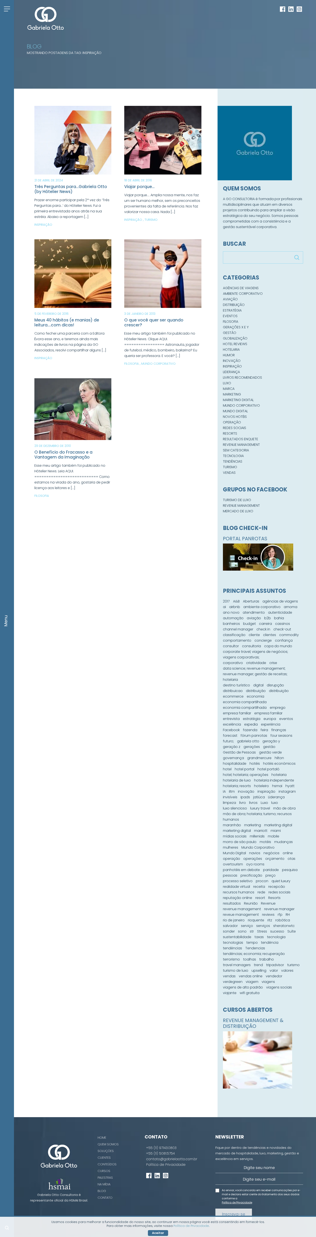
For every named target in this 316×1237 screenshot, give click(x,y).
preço (270, 875)
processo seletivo (238, 881)
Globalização (235, 338)
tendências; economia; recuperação (254, 953)
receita (259, 886)
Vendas (229, 472)
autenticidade (280, 612)
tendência (269, 942)
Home (102, 1137)
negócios (271, 853)
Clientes (104, 1157)
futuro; (228, 741)
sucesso (277, 931)
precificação (251, 875)
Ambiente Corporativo (243, 293)
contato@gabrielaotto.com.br (171, 1159)
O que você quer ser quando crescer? (153, 322)
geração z (231, 746)
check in (263, 629)
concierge (263, 640)
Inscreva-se (233, 1214)
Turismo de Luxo (237, 499)
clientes (269, 634)
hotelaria (279, 774)
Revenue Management (241, 444)
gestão (269, 746)
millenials (257, 836)
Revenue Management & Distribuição (253, 1023)
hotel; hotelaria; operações (245, 774)
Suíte (291, 931)
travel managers (237, 964)
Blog (102, 1191)
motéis (265, 841)
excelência (232, 724)
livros (253, 802)
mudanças (283, 841)
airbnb (234, 606)
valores (287, 970)
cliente (254, 634)
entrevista (231, 718)
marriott (260, 830)
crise (273, 662)
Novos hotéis (235, 416)
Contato (105, 1197)
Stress (262, 931)
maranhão (232, 825)
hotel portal (244, 769)
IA (224, 791)
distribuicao (233, 690)
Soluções (106, 1151)
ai (224, 606)
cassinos (282, 623)
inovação (246, 791)
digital (258, 685)
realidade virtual (236, 886)
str (252, 931)
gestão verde (270, 752)
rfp (280, 914)
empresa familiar (237, 713)
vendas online (250, 976)
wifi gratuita (249, 992)
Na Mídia (104, 1184)
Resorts (230, 433)
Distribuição (234, 304)
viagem (252, 981)
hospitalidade (234, 763)
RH (288, 914)
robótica (282, 920)
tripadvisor (275, 964)
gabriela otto (248, 741)
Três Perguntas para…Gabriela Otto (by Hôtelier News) (70, 189)
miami (276, 830)
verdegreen (232, 981)
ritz (269, 920)
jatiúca (259, 797)
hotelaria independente (274, 780)
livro (242, 802)
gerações (252, 746)
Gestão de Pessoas (239, 752)
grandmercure (259, 757)
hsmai (277, 785)
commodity (289, 634)
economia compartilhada (245, 702)
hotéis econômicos (279, 763)
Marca (229, 388)
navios (254, 853)
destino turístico (236, 685)
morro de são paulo (239, 841)
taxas (259, 936)
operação (231, 858)
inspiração (266, 791)
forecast (230, 735)
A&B (236, 601)
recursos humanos (238, 892)
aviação (254, 618)
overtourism (233, 864)
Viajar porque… (139, 186)
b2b (267, 618)
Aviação (230, 299)
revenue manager (279, 909)
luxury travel (260, 808)
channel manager (238, 629)
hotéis (255, 763)
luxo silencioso (235, 808)
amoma (290, 606)
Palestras (105, 1177)
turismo (293, 964)
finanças (278, 729)
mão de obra (284, 808)
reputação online (237, 897)
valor (274, 970)
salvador (230, 925)
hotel (227, 769)
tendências (232, 948)
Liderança (231, 371)
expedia (251, 724)
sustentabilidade (237, 936)
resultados (232, 903)
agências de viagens (280, 601)
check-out (282, 629)
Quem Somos (108, 1144)
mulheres (230, 847)
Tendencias (255, 948)
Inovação (232, 360)
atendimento (254, 612)
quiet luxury (281, 881)
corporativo (233, 662)
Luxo (227, 383)
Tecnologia (233, 455)
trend (258, 964)
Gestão (229, 332)
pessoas (230, 875)
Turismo (151, 220)
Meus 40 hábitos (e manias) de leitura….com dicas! (66, 322)
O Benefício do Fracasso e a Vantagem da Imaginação (63, 455)
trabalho (266, 959)
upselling (259, 970)
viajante (229, 992)
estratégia (251, 718)
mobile (273, 836)
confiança (284, 640)
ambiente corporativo (262, 606)
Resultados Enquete (240, 439)
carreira (265, 623)
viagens (268, 981)
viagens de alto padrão (243, 987)
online (288, 853)
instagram (287, 791)
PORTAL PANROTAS (245, 538)
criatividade (256, 662)
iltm (232, 791)
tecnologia (276, 936)
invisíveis (230, 797)
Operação (232, 422)
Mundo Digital (235, 411)
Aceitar (158, 1233)
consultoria (251, 646)
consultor (231, 646)
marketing (252, 825)
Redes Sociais (234, 427)
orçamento (274, 858)
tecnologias (233, 942)
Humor (229, 355)
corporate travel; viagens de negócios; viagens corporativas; (255, 654)
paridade (271, 869)
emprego (277, 707)
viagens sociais (279, 987)
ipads (245, 797)
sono (242, 931)
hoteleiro (261, 785)
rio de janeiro (234, 920)
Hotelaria (231, 349)
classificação (234, 634)
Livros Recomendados (242, 377)
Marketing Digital (238, 399)
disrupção (275, 685)
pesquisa (290, 869)
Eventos (230, 315)
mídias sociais (235, 836)
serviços (263, 925)
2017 (226, 601)
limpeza (229, 802)
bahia (279, 618)
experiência (270, 724)
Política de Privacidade (166, 1164)
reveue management (241, 914)
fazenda (250, 729)
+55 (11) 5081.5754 (160, 1153)
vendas (229, 976)
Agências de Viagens (241, 288)
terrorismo (231, 959)
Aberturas (251, 601)
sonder (229, 931)
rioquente (256, 920)
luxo (274, 802)
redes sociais (279, 892)
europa (270, 718)
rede (261, 892)
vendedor (274, 976)
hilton (279, 757)
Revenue (268, 903)
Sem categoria (236, 450)
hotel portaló (268, 769)
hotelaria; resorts (237, 785)
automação (233, 618)
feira (264, 729)
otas (291, 858)
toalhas (249, 959)
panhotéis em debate (241, 869)
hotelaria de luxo (237, 780)
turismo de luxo (235, 970)
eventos (286, 718)
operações (252, 858)
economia (255, 696)
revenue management (242, 909)
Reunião (251, 903)
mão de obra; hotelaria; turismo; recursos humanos (257, 816)
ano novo (231, 612)
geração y (271, 741)
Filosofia (132, 363)
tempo (252, 942)
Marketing (232, 394)
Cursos (104, 1171)
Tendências (232, 461)
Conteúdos (107, 1164)
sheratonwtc (284, 925)
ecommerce (233, 696)
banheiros (231, 623)
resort (260, 897)
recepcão (276, 886)
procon (262, 881)
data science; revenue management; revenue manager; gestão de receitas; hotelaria (255, 674)
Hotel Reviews (235, 343)
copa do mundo (278, 646)
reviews (268, 914)
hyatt (290, 785)
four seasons (281, 735)
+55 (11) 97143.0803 (161, 1148)
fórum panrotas (254, 735)
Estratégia (232, 310)
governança (233, 757)
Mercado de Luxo (238, 511)
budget (249, 623)
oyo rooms (255, 864)
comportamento (237, 640)
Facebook (231, 729)
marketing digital (278, 825)
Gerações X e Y (236, 327)
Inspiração (43, 224)
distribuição (256, 690)
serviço (247, 925)
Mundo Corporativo (158, 363)
